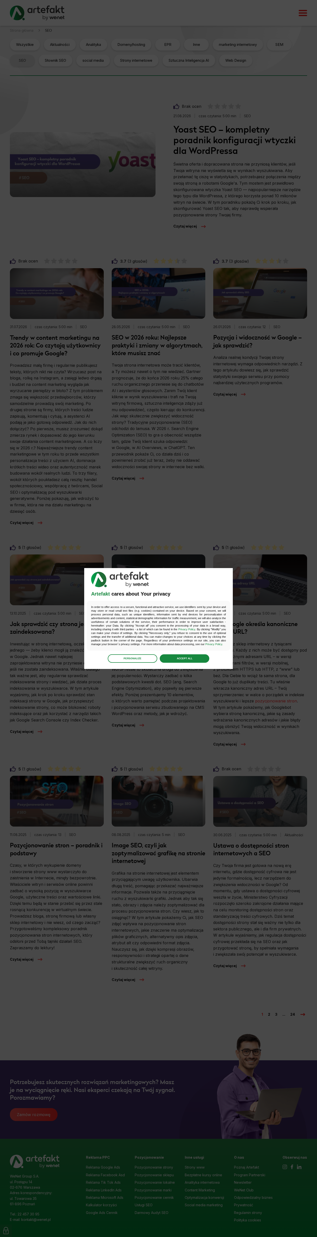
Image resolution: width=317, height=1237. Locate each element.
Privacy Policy (186, 629)
